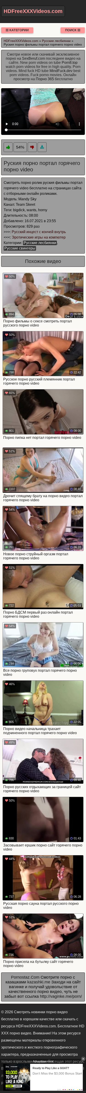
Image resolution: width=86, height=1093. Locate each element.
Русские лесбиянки (40, 243)
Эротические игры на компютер (39, 237)
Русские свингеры (19, 248)
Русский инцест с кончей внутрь (39, 232)
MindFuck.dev (61, 71)
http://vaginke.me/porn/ (61, 996)
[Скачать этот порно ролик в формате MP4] (42, 147)
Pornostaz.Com (25, 977)
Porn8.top (70, 62)
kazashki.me (38, 982)
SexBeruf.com (33, 58)
